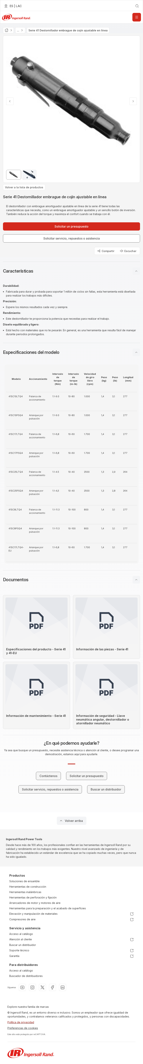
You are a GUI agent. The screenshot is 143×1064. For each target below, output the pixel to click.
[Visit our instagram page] (32, 987)
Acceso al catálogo (21, 933)
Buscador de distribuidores (26, 975)
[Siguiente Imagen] (133, 101)
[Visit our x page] (42, 987)
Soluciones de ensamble (24, 881)
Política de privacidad (20, 1022)
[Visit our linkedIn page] (62, 987)
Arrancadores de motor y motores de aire (35, 902)
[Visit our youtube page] (22, 987)
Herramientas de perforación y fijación (33, 897)
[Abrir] (136, 17)
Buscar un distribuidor (22, 944)
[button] (71, 271)
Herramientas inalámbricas (25, 892)
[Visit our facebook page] (52, 987)
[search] (137, 6)
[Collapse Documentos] (136, 579)
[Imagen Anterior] (10, 101)
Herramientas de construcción (27, 886)
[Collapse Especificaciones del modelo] (136, 352)
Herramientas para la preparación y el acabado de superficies (47, 908)
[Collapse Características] (136, 271)
